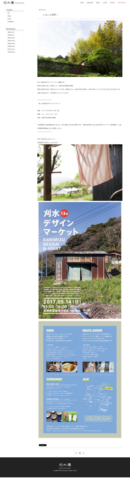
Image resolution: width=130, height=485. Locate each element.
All (8, 13)
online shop (121, 2)
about (98, 2)
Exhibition (11, 21)
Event (9, 19)
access (112, 2)
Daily (9, 16)
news (82, 2)
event (105, 2)
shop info (90, 2)
